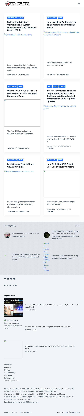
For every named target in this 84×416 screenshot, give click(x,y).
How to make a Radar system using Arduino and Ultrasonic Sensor (61, 25)
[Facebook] (5, 279)
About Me (8, 365)
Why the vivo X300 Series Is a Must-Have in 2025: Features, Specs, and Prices (22, 93)
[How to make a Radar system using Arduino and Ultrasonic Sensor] (62, 44)
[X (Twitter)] (8, 279)
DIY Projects (12, 18)
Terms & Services (63, 412)
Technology (12, 86)
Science (62, 86)
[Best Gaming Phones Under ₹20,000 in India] (22, 183)
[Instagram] (11, 279)
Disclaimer (8, 375)
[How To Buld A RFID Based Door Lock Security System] (62, 183)
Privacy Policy (9, 378)
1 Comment (50, 148)
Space (49, 86)
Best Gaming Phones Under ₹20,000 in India (21, 402)
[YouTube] (14, 279)
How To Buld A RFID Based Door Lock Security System (26, 235)
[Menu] (79, 3)
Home (21, 18)
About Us (7, 285)
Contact (7, 370)
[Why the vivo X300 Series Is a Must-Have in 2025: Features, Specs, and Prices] (22, 113)
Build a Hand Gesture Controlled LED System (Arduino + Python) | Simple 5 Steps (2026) (39, 389)
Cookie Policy (9, 373)
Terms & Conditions (11, 381)
